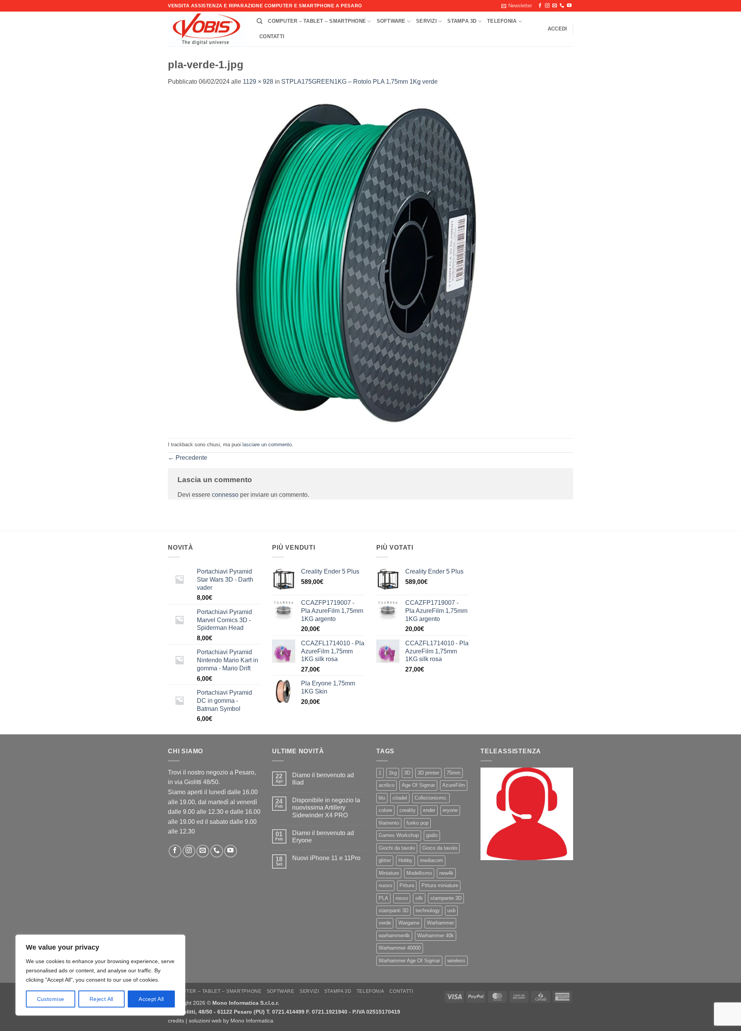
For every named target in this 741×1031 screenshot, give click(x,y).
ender (429, 810)
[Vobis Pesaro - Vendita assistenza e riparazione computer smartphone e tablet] (206, 29)
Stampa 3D (461, 21)
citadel (399, 798)
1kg (393, 773)
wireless (456, 961)
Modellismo (419, 873)
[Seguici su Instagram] (547, 5)
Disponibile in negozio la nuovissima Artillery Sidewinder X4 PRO (326, 807)
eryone (450, 810)
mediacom (431, 860)
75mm (453, 773)
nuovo (385, 885)
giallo (432, 835)
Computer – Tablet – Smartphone (317, 21)
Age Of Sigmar (418, 785)
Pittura (406, 885)
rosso (402, 898)
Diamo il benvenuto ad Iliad (323, 779)
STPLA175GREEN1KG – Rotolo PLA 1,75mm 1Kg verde (359, 81)
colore (385, 810)
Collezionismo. (430, 798)
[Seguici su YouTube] (569, 5)
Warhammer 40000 (400, 948)
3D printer (428, 773)
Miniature (389, 873)
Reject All (101, 999)
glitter (385, 860)
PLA (383, 898)
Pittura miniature (439, 885)
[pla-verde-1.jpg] (370, 262)
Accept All (151, 999)
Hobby (405, 860)
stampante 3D (446, 898)
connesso (225, 494)
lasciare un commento (267, 444)
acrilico (386, 785)
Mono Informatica (251, 1021)
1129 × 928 (258, 81)
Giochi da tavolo (397, 848)
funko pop (417, 823)
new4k (446, 873)
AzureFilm (453, 785)
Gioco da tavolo (439, 848)
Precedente (187, 457)
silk (419, 898)
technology (428, 910)
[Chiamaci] (562, 5)
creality (407, 810)
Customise (50, 999)
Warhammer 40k (435, 935)
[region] (100, 975)
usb (451, 910)
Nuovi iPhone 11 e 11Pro (326, 858)
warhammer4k (394, 935)
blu (382, 798)
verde (385, 923)
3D (407, 773)
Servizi (426, 21)
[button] (516, 6)
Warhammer (440, 923)
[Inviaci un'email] (554, 5)
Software (391, 21)
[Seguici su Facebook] (540, 5)
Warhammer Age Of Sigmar (409, 961)
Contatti (271, 36)
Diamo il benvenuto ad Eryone (323, 837)
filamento (389, 823)
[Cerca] (259, 21)
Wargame (409, 923)
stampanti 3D (393, 910)
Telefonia (501, 21)
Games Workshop (399, 835)
